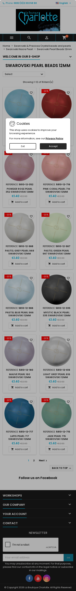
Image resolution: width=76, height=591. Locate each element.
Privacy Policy (54, 138)
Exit (23, 146)
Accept (53, 146)
